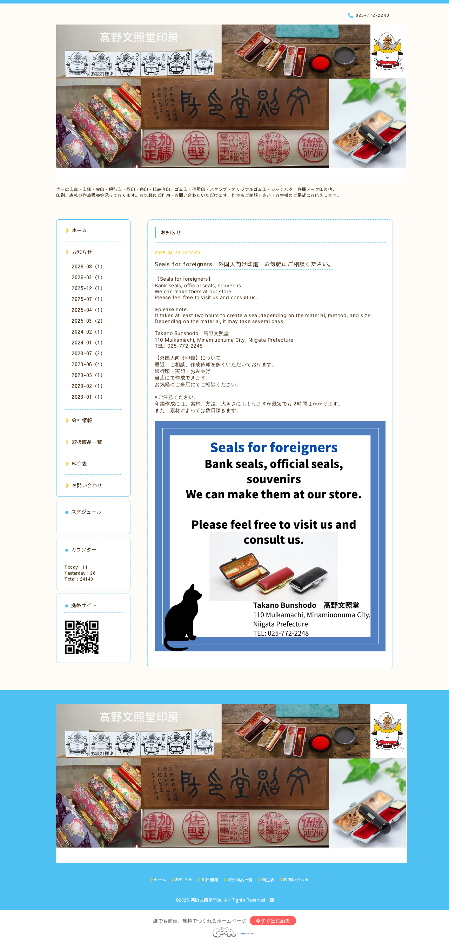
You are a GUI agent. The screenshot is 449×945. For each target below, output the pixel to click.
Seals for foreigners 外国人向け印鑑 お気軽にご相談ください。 (244, 264)
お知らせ (82, 251)
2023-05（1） (88, 374)
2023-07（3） (88, 353)
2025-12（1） (88, 288)
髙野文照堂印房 (206, 900)
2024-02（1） (88, 331)
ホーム (79, 230)
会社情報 (82, 420)
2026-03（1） (88, 277)
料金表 (79, 463)
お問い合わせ (87, 485)
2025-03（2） (88, 320)
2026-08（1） (88, 266)
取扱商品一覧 (87, 441)
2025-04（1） (88, 309)
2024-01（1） (88, 342)
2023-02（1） (88, 385)
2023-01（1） (88, 396)
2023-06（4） (88, 364)
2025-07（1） (88, 298)
